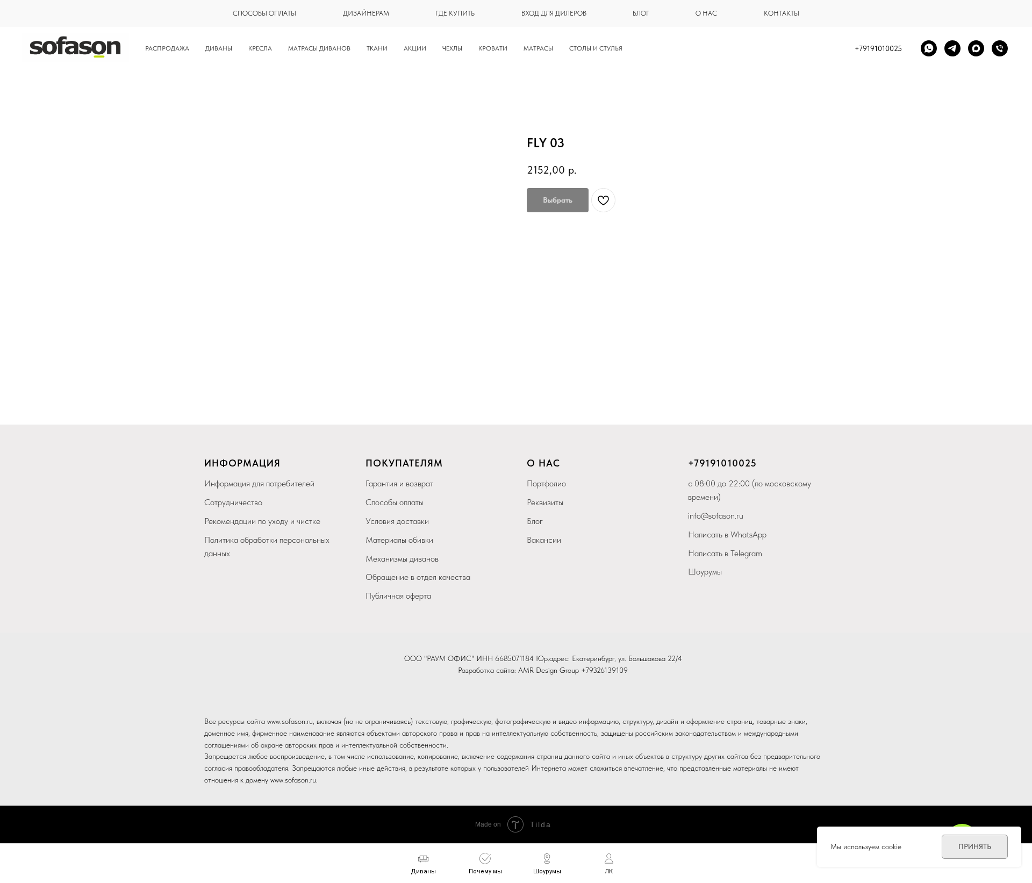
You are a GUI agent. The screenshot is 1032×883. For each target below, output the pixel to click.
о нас (706, 13)
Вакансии (544, 540)
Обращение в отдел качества (418, 577)
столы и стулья (595, 48)
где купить (455, 13)
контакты (781, 13)
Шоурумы (705, 571)
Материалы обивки (399, 540)
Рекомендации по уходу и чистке (262, 521)
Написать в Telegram (725, 553)
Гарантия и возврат (399, 483)
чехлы (452, 48)
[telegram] (952, 48)
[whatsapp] (929, 48)
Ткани (377, 48)
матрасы (538, 48)
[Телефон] (1000, 48)
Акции (415, 48)
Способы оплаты (395, 502)
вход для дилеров (553, 13)
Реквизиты (545, 502)
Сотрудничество (233, 502)
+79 (697, 463)
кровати (492, 48)
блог (641, 13)
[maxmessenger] (976, 48)
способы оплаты (264, 13)
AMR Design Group (548, 670)
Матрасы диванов (319, 48)
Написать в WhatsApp (727, 534)
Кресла (260, 48)
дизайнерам (366, 13)
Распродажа (167, 48)
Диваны (218, 48)
